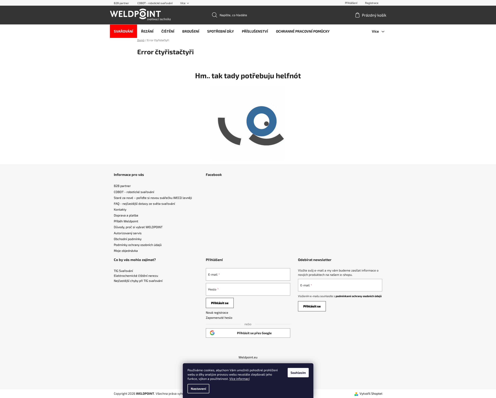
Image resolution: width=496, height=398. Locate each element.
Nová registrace (217, 312)
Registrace (371, 2)
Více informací (239, 378)
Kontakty (120, 209)
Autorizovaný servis (127, 233)
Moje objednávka (126, 250)
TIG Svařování (123, 270)
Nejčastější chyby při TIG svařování (138, 280)
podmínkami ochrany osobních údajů (359, 296)
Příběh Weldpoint (126, 221)
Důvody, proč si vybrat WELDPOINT (138, 227)
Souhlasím (298, 372)
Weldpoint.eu (248, 357)
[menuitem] (123, 31)
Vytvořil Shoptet (371, 393)
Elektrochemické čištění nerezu (136, 275)
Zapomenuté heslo (219, 317)
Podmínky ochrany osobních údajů (138, 245)
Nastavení (198, 388)
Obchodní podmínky (127, 239)
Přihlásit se (219, 303)
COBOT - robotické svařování (154, 3)
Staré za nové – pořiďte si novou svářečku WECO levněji (153, 197)
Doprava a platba (126, 215)
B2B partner (121, 3)
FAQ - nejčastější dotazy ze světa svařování (144, 203)
